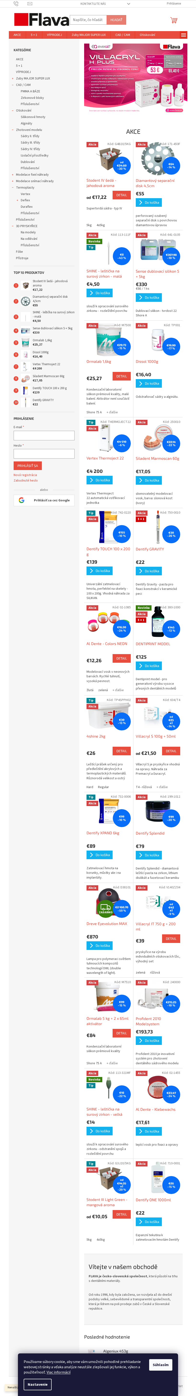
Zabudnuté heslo (24, 480)
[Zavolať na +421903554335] (19, 3)
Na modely (26, 232)
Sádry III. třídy (28, 142)
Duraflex (25, 206)
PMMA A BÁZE (28, 91)
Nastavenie (36, 1384)
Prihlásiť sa (26, 466)
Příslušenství (28, 104)
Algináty (24, 123)
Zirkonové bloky (30, 97)
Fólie (17, 251)
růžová (153, 972)
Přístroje (20, 258)
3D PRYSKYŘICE (25, 226)
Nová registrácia (23, 475)
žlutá (88, 690)
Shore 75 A (92, 412)
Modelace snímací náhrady (33, 181)
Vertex (23, 194)
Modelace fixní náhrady (30, 174)
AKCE (18, 59)
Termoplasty (23, 187)
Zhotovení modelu (27, 130)
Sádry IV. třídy (28, 149)
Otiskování (21, 110)
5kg (87, 225)
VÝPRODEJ (21, 72)
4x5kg (99, 225)
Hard (88, 787)
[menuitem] (15, 35)
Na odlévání (27, 238)
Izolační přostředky (33, 155)
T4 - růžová (142, 787)
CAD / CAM (21, 85)
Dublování (26, 162)
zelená (101, 690)
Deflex (23, 200)
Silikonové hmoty (31, 117)
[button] (90, 79)
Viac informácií (57, 1372)
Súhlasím (159, 1365)
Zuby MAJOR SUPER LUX (31, 78)
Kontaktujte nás (91, 4)
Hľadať (114, 20)
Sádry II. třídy (28, 136)
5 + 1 (17, 65)
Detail (119, 195)
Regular (101, 787)
